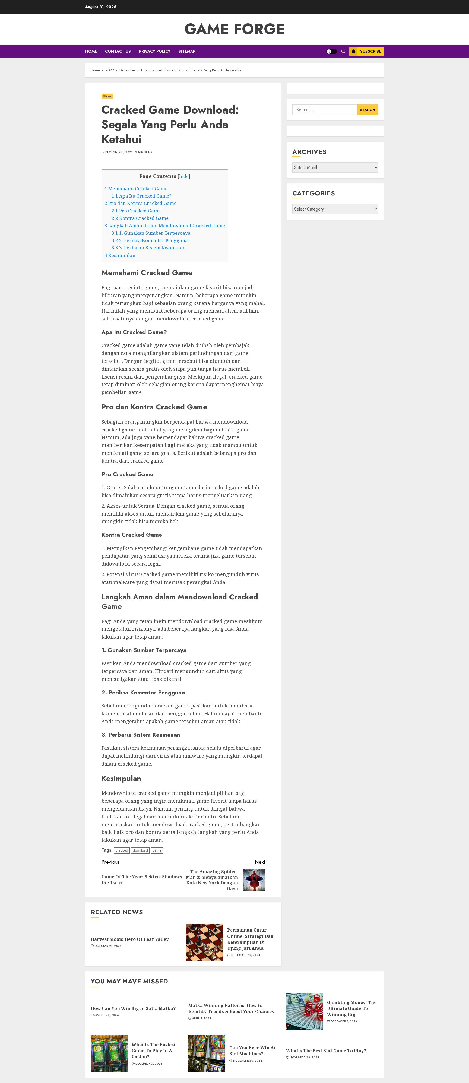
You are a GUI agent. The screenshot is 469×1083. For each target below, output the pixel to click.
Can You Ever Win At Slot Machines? (252, 1051)
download (140, 850)
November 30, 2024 (247, 1061)
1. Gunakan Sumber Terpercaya (151, 233)
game (157, 850)
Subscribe (370, 51)
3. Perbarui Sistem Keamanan (149, 247)
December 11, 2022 (119, 152)
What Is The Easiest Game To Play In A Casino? (154, 1051)
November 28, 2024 (304, 1057)
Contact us (118, 51)
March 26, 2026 (106, 1015)
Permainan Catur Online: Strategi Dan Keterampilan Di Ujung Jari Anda (250, 939)
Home (91, 51)
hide (184, 176)
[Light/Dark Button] (331, 51)
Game (107, 96)
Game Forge (234, 29)
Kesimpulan (119, 255)
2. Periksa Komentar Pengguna (150, 240)
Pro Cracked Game (136, 211)
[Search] (343, 51)
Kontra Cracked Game (140, 218)
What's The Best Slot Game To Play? (326, 1051)
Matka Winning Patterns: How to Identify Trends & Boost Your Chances (231, 1008)
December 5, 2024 (344, 1021)
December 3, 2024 (148, 1064)
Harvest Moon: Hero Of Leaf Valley (130, 939)
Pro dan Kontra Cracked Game (140, 203)
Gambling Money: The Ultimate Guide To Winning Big (351, 1008)
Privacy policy (154, 51)
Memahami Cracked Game (135, 188)
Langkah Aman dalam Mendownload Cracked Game (164, 225)
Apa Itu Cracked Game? (142, 196)
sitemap (187, 51)
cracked (122, 850)
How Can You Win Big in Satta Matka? (133, 1008)
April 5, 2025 (201, 1018)
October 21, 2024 (108, 946)
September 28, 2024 (245, 955)
